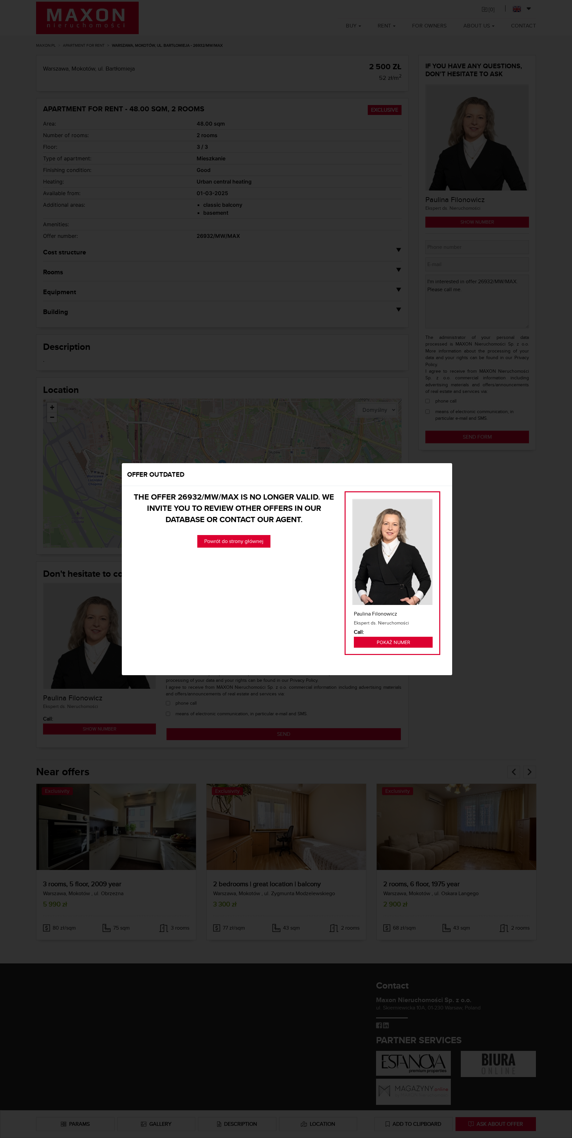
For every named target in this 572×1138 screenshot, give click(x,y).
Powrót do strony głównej (233, 541)
